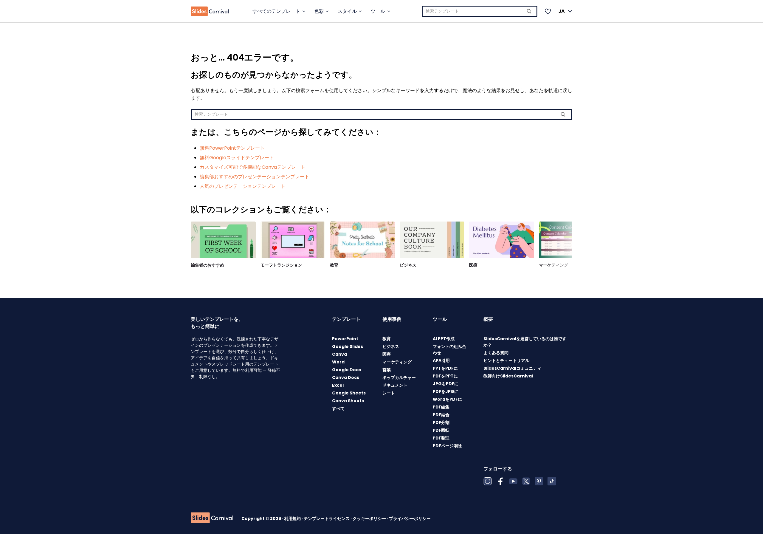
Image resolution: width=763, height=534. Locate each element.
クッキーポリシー (370, 518)
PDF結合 (441, 415)
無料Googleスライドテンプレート (237, 157)
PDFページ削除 (447, 446)
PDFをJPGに (445, 391)
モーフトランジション (281, 265)
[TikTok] (552, 481)
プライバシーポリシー (410, 518)
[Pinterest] (539, 481)
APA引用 (441, 360)
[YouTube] (513, 481)
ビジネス (408, 265)
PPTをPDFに (445, 368)
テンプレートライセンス (327, 518)
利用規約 (293, 518)
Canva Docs (345, 377)
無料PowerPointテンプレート (232, 148)
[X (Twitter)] (526, 481)
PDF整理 (441, 438)
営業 (386, 370)
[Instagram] (487, 481)
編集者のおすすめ (207, 265)
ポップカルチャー (399, 377)
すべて (338, 408)
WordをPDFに (447, 399)
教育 (334, 265)
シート (388, 393)
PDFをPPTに (445, 376)
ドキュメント (394, 385)
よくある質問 (495, 353)
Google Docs (346, 370)
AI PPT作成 (444, 339)
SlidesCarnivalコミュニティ (512, 368)
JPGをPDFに (445, 384)
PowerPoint (345, 339)
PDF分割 (441, 422)
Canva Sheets (348, 401)
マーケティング (553, 265)
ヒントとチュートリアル (506, 360)
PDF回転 (441, 430)
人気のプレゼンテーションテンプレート (243, 186)
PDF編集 (441, 407)
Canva (339, 354)
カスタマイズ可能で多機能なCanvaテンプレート (252, 167)
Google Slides (347, 346)
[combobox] (479, 11)
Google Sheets (349, 393)
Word (338, 362)
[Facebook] (500, 481)
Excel (338, 385)
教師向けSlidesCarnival (508, 376)
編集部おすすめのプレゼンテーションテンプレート (254, 176)
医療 (473, 265)
